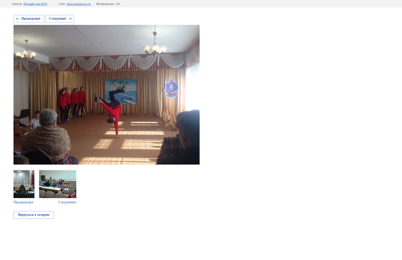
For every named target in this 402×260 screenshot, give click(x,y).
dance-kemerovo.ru (79, 4)
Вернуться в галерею (33, 214)
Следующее (57, 18)
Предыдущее (30, 18)
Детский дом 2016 (35, 4)
